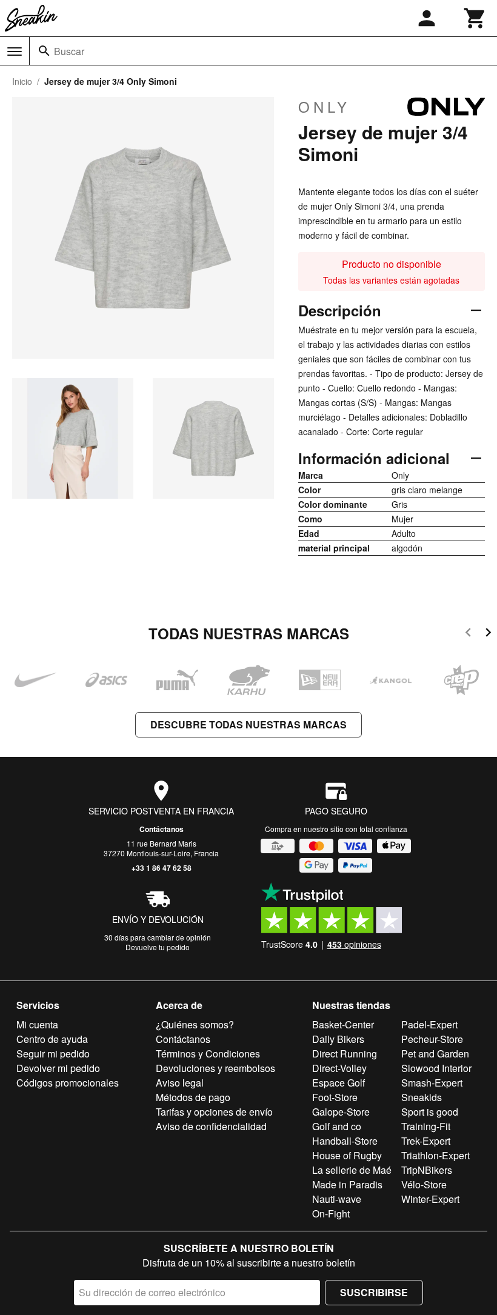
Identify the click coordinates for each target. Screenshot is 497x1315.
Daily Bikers (338, 1039)
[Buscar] (44, 51)
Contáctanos (161, 829)
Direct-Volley (339, 1068)
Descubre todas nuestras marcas (248, 724)
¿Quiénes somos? (195, 1024)
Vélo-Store (424, 1184)
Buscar (69, 51)
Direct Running (344, 1053)
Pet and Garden (435, 1053)
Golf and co (336, 1126)
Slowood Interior (436, 1068)
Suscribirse (374, 1292)
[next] (488, 634)
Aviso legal (180, 1083)
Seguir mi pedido (53, 1053)
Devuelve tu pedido (157, 947)
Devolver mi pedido (58, 1068)
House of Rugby (347, 1155)
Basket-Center (343, 1024)
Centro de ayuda (52, 1039)
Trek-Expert (425, 1141)
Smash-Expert (431, 1083)
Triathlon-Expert (435, 1155)
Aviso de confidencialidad (211, 1126)
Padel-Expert (429, 1024)
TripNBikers (426, 1170)
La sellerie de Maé (352, 1170)
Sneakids (421, 1097)
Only (324, 106)
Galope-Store (341, 1112)
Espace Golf (338, 1083)
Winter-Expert (430, 1199)
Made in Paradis (347, 1184)
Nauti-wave (336, 1199)
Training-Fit (425, 1126)
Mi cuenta (37, 1024)
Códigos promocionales (67, 1083)
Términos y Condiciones (208, 1053)
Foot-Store (335, 1097)
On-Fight (331, 1213)
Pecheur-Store (432, 1039)
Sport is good (429, 1112)
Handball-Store (345, 1141)
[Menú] (14, 51)
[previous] (468, 634)
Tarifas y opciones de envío (214, 1112)
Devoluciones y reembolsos (215, 1068)
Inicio (22, 81)
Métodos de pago (193, 1097)
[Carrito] (475, 18)
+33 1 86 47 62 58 (162, 867)
